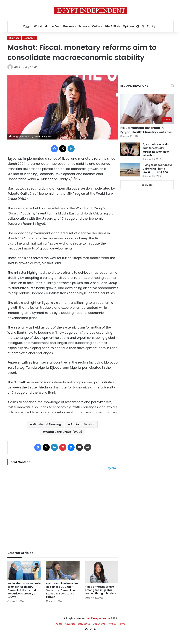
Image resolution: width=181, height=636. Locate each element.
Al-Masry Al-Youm (98, 618)
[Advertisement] (62, 508)
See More (147, 185)
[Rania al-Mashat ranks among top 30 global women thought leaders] (101, 572)
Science (84, 26)
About (59, 624)
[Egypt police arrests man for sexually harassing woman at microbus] (130, 149)
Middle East (53, 26)
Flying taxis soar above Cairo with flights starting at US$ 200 (157, 168)
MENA (17, 67)
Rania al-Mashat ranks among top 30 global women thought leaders (100, 590)
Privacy (112, 624)
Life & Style (112, 26)
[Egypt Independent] (90, 10)
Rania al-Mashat (83, 424)
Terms (121, 624)
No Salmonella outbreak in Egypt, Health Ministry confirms (146, 130)
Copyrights (99, 624)
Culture (97, 26)
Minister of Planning (47, 424)
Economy (29, 38)
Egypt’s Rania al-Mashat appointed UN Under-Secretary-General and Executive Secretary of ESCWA (62, 590)
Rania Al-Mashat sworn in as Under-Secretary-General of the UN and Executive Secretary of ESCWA (24, 590)
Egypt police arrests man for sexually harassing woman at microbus (155, 150)
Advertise (70, 624)
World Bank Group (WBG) (63, 432)
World (38, 26)
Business (69, 26)
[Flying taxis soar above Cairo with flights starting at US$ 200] (130, 169)
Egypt (27, 26)
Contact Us (84, 624)
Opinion (128, 26)
